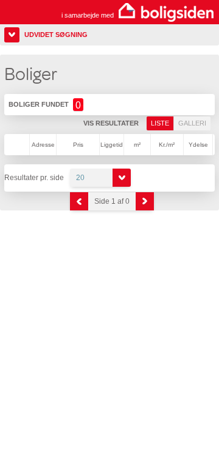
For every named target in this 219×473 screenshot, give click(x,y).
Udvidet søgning (56, 34)
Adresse (43, 144)
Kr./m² (167, 144)
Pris (78, 144)
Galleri (192, 123)
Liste (160, 123)
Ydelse (198, 144)
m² (137, 144)
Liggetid (111, 144)
